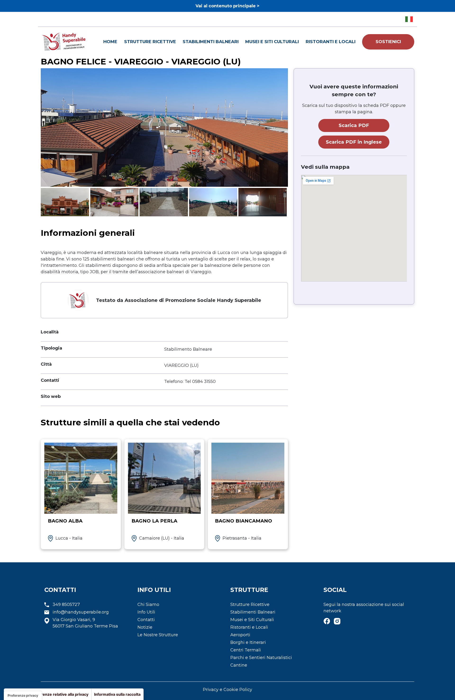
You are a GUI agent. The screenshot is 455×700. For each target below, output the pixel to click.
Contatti (146, 619)
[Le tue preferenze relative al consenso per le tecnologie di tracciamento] (23, 695)
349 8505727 (66, 604)
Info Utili (146, 612)
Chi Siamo (148, 604)
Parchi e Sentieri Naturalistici (261, 657)
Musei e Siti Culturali (272, 41)
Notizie (144, 627)
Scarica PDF (354, 125)
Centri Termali (245, 650)
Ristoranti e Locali (330, 41)
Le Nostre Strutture (157, 634)
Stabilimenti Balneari (211, 41)
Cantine (238, 665)
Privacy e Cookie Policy (227, 689)
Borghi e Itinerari (248, 642)
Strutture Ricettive (150, 41)
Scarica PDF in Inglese (354, 142)
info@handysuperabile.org (81, 612)
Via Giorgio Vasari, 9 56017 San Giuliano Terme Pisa (85, 623)
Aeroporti (240, 634)
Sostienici (388, 41)
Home (110, 41)
